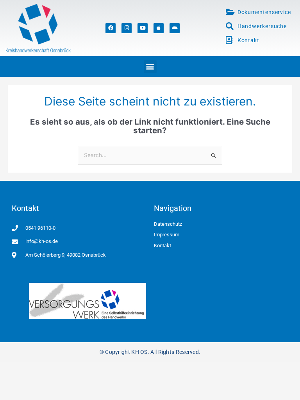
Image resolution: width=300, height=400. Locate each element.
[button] (150, 66)
